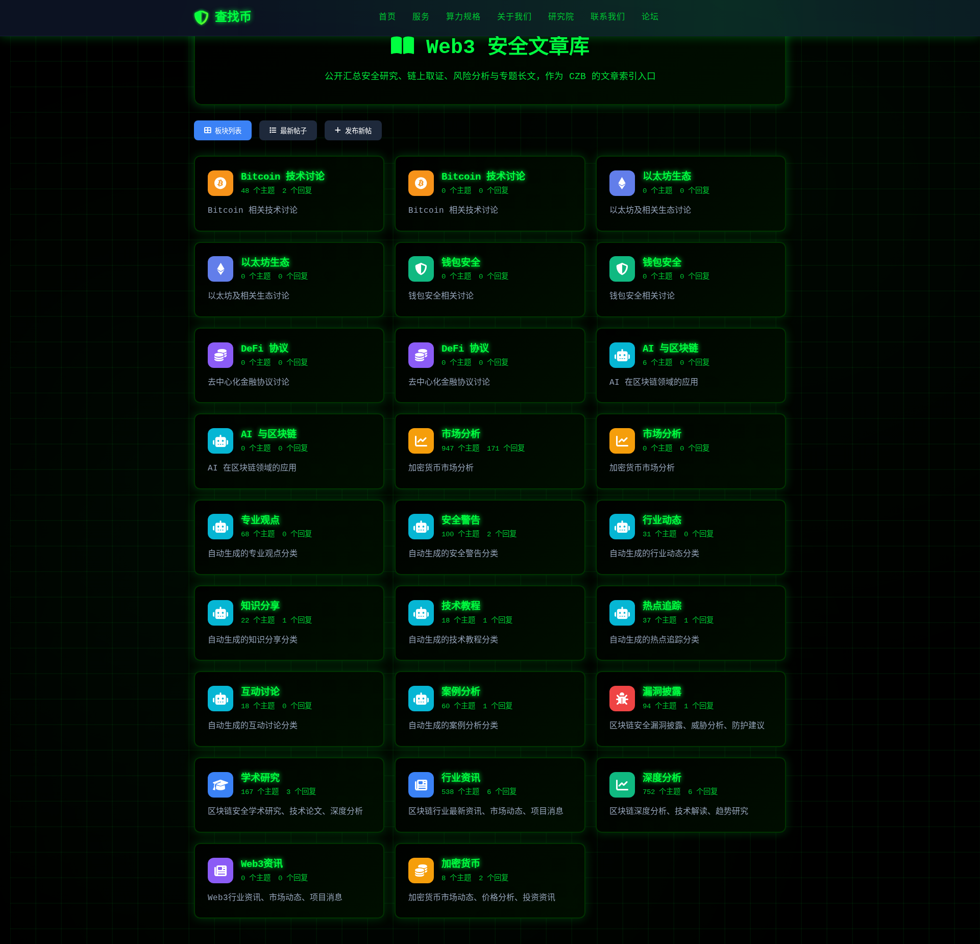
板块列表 (228, 131)
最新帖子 (293, 131)
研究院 (561, 17)
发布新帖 (358, 131)
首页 (387, 17)
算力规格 (463, 17)
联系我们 (608, 17)
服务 (421, 17)
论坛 (650, 17)
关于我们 (514, 17)
